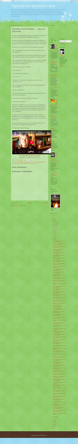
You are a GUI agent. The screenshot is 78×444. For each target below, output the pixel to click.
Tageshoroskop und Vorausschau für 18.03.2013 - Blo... (59, 318)
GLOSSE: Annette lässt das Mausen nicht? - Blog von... (60, 284)
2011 (53, 422)
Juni (54, 233)
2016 (53, 215)
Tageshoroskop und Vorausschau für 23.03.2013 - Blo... (59, 292)
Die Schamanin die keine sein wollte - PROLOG (30, 155)
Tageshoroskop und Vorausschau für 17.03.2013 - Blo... (59, 323)
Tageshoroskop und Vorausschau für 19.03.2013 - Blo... (59, 312)
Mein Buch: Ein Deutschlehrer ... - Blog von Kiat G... (59, 349)
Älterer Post (45, 203)
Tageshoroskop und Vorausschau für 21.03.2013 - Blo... (59, 303)
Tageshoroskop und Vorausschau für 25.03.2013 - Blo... (59, 281)
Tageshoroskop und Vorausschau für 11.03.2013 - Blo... (59, 363)
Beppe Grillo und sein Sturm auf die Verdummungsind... (59, 315)
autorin (16, 161)
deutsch (25, 161)
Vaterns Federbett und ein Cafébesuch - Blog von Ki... (59, 397)
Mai (53, 235)
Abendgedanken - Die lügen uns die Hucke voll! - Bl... (59, 377)
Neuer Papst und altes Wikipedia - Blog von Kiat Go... (59, 329)
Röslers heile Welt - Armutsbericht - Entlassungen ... (59, 340)
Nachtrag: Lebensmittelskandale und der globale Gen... (59, 346)
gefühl (28, 161)
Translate (63, 44)
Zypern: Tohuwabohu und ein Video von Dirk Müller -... (59, 289)
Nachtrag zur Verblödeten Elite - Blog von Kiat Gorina (60, 414)
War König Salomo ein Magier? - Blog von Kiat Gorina (54, 75)
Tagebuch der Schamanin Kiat (33, 5)
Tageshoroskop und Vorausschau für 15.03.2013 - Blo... (59, 335)
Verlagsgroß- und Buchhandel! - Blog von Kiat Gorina (54, 62)
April (54, 237)
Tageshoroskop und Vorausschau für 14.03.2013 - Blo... (59, 343)
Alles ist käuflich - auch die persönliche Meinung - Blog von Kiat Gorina (54, 174)
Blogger (45, 435)
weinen (35, 163)
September (55, 228)
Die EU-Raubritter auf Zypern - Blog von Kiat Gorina (60, 326)
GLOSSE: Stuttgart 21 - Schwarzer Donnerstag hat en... (59, 261)
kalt (45, 161)
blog (18, 161)
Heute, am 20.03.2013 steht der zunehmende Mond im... (58, 306)
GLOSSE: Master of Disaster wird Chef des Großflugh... (59, 368)
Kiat (13, 163)
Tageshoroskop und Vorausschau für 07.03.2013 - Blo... (59, 380)
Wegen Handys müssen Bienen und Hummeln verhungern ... (58, 244)
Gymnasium (38, 161)
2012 (53, 420)
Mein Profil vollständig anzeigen (63, 66)
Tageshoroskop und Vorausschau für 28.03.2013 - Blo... (59, 264)
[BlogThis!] (28, 160)
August (54, 230)
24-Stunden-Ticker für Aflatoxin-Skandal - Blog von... (60, 402)
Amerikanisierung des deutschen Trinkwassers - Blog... (58, 250)
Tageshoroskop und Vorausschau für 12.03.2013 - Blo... (59, 357)
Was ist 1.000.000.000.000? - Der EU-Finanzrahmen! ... (59, 337)
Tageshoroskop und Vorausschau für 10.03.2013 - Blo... (59, 366)
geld (30, 161)
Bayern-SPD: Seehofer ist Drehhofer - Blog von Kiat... (59, 301)
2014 (53, 219)
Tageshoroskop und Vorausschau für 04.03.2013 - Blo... (59, 400)
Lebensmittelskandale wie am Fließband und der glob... (59, 360)
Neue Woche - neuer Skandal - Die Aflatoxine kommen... (58, 408)
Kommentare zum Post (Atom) (20, 205)
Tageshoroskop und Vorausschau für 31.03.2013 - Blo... (59, 247)
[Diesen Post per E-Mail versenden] (27, 160)
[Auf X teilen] (29, 160)
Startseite (30, 203)
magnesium (18, 163)
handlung (42, 161)
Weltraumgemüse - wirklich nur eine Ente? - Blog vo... (59, 255)
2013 (53, 221)
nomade (22, 163)
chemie (23, 161)
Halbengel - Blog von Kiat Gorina (54, 88)
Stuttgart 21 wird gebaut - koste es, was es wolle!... (60, 388)
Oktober (54, 226)
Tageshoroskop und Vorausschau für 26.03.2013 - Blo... (59, 275)
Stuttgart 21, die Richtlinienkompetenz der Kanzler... (59, 394)
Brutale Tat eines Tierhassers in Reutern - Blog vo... (59, 320)
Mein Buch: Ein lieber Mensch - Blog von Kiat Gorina (54, 116)
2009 (53, 426)
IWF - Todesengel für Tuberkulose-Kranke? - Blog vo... (59, 272)
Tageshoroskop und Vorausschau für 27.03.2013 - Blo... (59, 270)
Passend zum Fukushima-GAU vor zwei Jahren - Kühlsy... (59, 309)
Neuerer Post (14, 203)
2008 (53, 428)
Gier (32, 161)
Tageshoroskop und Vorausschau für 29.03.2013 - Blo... (59, 258)
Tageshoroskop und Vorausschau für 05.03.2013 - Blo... (59, 385)
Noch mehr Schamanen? (53, 141)
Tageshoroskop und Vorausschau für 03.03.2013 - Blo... (59, 405)
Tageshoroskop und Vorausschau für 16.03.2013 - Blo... (59, 332)
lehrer (15, 163)
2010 (53, 424)
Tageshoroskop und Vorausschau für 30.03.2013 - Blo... (59, 253)
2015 (53, 217)
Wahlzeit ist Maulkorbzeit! (53, 128)
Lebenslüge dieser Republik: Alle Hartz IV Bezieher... (59, 354)
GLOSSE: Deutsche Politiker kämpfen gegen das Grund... (59, 278)
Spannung (32, 163)
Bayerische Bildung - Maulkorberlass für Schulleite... (59, 267)
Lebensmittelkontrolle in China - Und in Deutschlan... (59, 383)
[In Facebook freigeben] (30, 160)
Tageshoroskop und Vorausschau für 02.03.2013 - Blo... (59, 411)
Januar (54, 418)
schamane (28, 163)
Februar (54, 416)
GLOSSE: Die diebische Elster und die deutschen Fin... (59, 295)
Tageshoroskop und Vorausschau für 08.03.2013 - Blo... (59, 374)
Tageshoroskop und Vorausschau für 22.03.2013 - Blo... (59, 298)
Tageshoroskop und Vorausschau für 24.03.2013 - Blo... (59, 287)
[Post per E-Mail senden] (25, 160)
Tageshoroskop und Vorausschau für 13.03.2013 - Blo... (59, 351)
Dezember (55, 222)
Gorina (35, 161)
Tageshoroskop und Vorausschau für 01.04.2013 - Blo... (59, 241)
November (55, 224)
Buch (20, 161)
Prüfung (25, 163)
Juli (53, 231)
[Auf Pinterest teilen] (32, 160)
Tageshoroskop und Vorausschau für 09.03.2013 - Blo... (59, 371)
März (54, 239)
